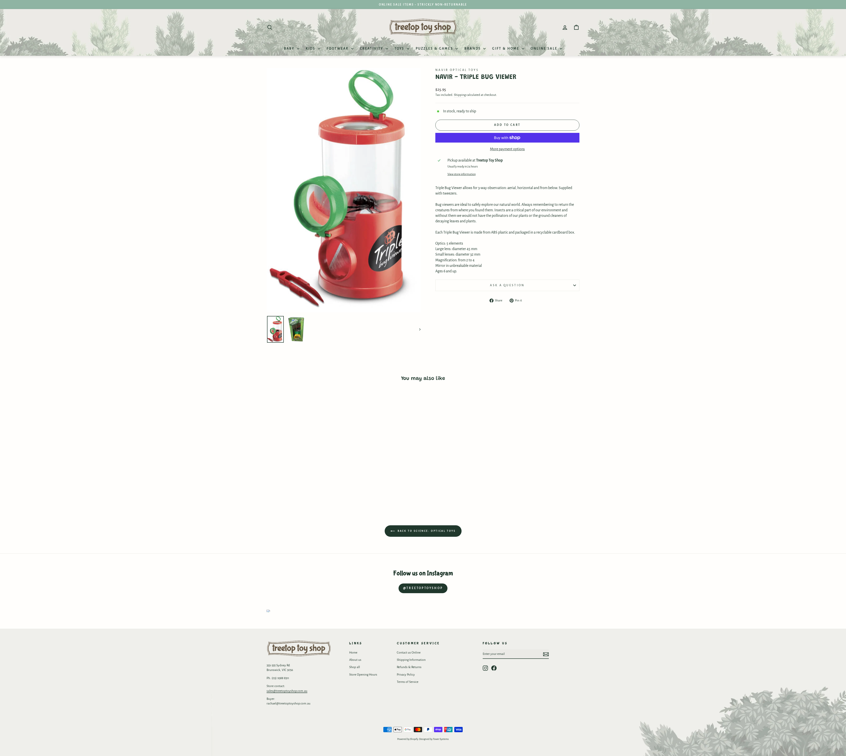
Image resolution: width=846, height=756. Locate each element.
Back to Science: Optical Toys (426, 530)
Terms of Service (407, 682)
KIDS (311, 48)
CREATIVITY (372, 48)
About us (355, 659)
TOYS (400, 48)
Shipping (460, 95)
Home (353, 652)
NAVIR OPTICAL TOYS (457, 70)
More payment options (507, 149)
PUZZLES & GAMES (435, 48)
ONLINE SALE (545, 48)
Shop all (354, 667)
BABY (290, 48)
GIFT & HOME (506, 48)
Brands (473, 48)
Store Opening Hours (363, 674)
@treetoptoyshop (423, 588)
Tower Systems (441, 739)
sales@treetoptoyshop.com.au (287, 691)
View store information (461, 174)
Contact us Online (409, 652)
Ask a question (507, 285)
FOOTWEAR (338, 48)
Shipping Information (411, 659)
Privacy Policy (406, 674)
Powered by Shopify (407, 739)
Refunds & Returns (409, 667)
